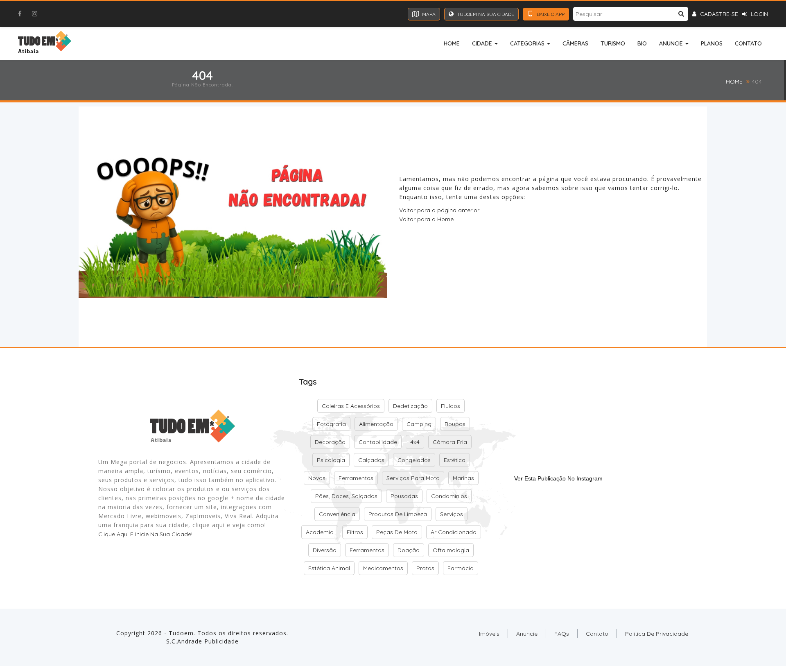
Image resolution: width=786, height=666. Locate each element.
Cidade (483, 43)
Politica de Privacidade (656, 633)
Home (452, 43)
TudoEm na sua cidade (485, 14)
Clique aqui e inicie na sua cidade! (145, 534)
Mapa (428, 14)
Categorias (528, 43)
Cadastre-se (718, 14)
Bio (642, 43)
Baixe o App (550, 14)
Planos (712, 43)
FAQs (561, 633)
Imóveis (489, 633)
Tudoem (181, 633)
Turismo (613, 43)
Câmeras (575, 43)
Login (758, 14)
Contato (748, 43)
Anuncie (671, 43)
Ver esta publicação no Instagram (558, 478)
